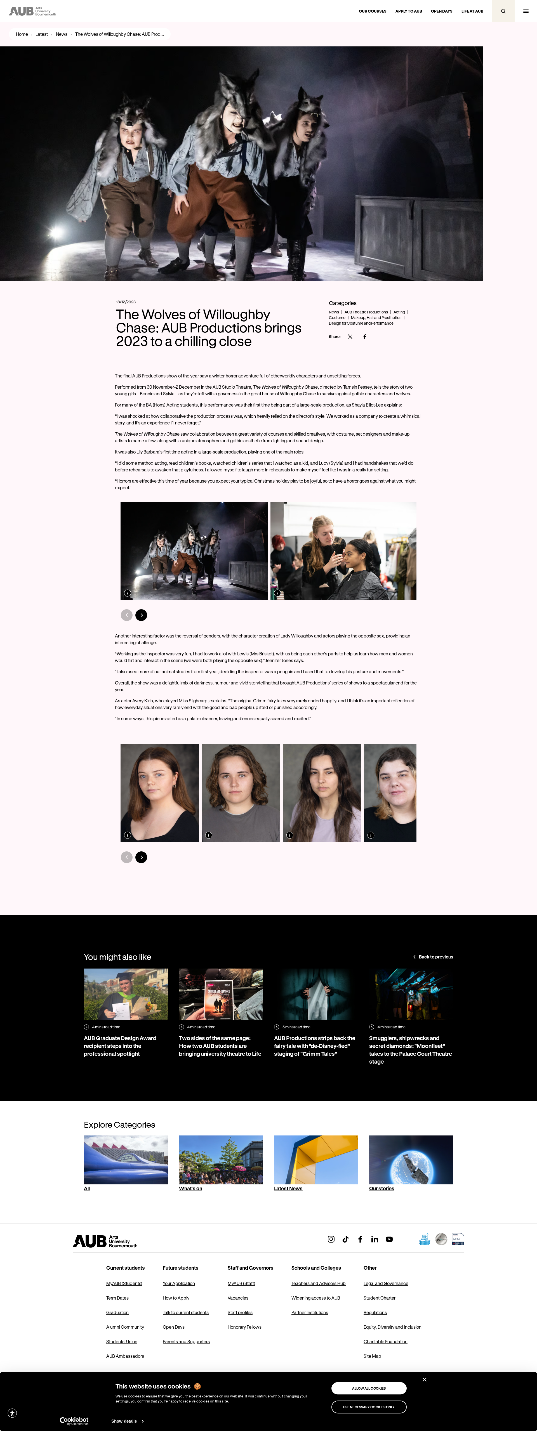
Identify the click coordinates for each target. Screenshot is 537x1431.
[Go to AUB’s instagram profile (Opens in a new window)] (331, 1239)
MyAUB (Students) (124, 1283)
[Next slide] (141, 615)
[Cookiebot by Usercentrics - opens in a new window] (74, 1421)
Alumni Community (125, 1327)
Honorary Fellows (245, 1327)
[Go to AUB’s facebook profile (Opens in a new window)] (360, 1239)
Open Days (174, 1327)
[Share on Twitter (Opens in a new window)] (350, 336)
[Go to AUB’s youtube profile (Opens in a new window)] (389, 1239)
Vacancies (238, 1297)
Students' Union (121, 1341)
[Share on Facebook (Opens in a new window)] (365, 336)
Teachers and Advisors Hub (318, 1283)
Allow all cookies (369, 1388)
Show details (124, 1421)
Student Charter (379, 1297)
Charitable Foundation (386, 1341)
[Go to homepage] (117, 1241)
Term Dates (117, 1297)
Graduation (117, 1312)
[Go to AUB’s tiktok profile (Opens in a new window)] (346, 1239)
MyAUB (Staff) (241, 1283)
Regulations (375, 1312)
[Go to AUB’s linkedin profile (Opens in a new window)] (375, 1239)
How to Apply (176, 1297)
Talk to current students (186, 1312)
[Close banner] (425, 1380)
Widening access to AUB (315, 1297)
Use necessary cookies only (369, 1407)
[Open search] (503, 11)
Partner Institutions (309, 1312)
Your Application (179, 1283)
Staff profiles (240, 1312)
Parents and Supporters (186, 1341)
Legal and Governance (386, 1283)
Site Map (372, 1356)
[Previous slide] (127, 615)
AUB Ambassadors (125, 1356)
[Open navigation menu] (526, 11)
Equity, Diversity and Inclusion (392, 1327)
